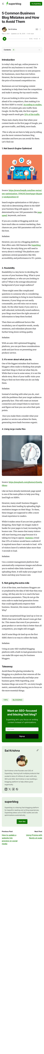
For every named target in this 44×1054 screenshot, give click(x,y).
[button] (3, 3)
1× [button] (39, 39)
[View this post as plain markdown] (37, 29)
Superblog (36, 245)
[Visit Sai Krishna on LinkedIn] (6, 789)
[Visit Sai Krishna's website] (17, 789)
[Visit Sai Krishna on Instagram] (13, 789)
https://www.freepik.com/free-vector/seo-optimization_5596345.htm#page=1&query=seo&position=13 (22, 193)
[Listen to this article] (4, 39)
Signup (22, 736)
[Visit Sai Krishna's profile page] (38, 750)
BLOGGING (17, 700)
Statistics (29, 538)
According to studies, (32, 104)
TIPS (5, 700)
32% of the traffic (32, 114)
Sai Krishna (12, 29)
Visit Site (22, 822)
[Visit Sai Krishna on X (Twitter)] (9, 789)
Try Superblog (36, 4)
